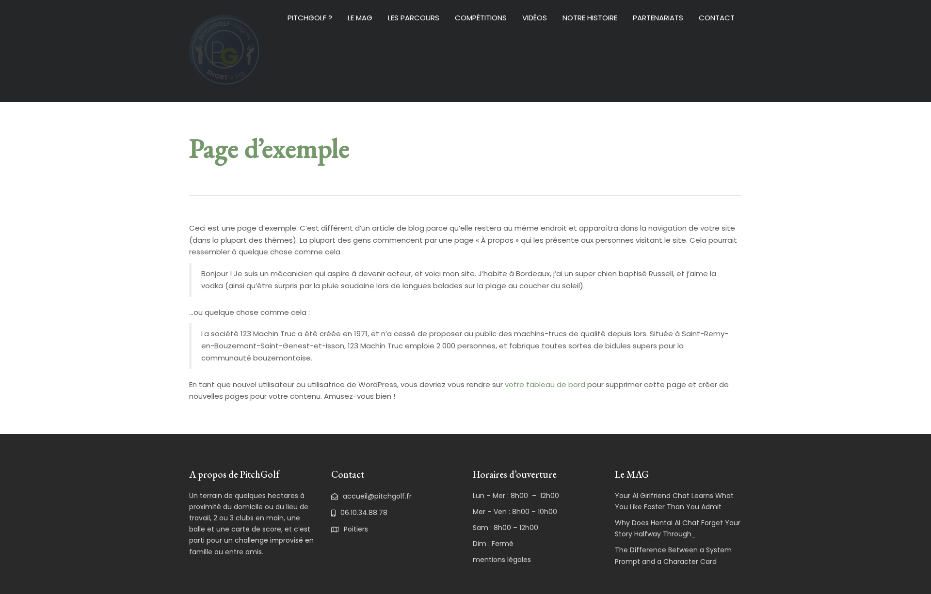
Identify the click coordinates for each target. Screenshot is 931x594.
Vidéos (534, 18)
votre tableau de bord (545, 384)
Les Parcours (413, 18)
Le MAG (360, 18)
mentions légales (502, 559)
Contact (717, 18)
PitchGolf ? (310, 18)
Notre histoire (589, 18)
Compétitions (481, 18)
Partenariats (658, 18)
